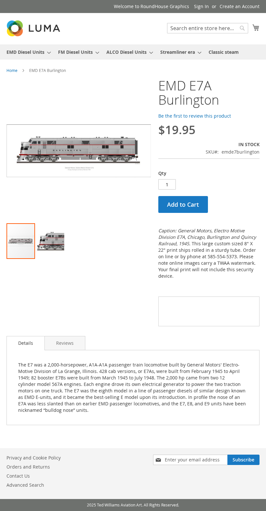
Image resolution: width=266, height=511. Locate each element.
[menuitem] (27, 52)
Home (12, 70)
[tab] (25, 343)
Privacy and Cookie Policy (33, 458)
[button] (50, 241)
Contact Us (18, 476)
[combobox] (207, 28)
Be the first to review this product (194, 116)
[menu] (133, 52)
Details (25, 343)
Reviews (65, 343)
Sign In (201, 6)
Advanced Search (25, 485)
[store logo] (34, 28)
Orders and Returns (28, 467)
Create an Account (240, 6)
